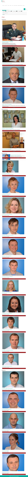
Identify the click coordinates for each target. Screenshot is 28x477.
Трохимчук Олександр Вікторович (7, 350)
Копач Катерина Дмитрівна (6, 149)
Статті (12, 5)
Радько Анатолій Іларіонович (7, 104)
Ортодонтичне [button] (9, 11)
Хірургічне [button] (20, 11)
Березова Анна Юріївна (6, 173)
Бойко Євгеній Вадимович (6, 429)
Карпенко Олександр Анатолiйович (8, 235)
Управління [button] (4, 11)
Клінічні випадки (15, 5)
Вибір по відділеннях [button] (5, 12)
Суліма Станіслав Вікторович (7, 329)
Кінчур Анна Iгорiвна (5, 450)
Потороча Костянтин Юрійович (7, 276)
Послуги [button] (6, 5)
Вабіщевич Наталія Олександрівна (7, 128)
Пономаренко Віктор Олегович (7, 63)
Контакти (23, 5)
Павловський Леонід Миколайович (7, 84)
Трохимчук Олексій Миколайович (16, 154)
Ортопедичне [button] (15, 11)
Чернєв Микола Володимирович (7, 366)
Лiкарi (8, 5)
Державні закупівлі (20, 5)
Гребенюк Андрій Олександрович (7, 388)
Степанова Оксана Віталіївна (7, 313)
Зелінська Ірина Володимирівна (7, 214)
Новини (10, 5)
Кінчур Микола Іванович (6, 472)
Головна (3, 5)
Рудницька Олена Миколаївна (7, 292)
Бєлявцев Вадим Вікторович (6, 409)
